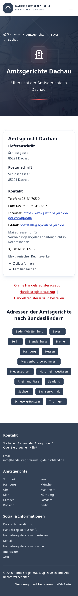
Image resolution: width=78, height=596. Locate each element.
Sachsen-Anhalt (49, 391)
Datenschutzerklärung (18, 524)
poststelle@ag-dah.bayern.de (42, 225)
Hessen (50, 351)
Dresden (9, 500)
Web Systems (66, 584)
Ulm (6, 490)
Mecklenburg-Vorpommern (39, 361)
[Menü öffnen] (71, 8)
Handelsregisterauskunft (20, 530)
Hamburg (29, 351)
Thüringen (56, 401)
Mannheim (48, 490)
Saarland (54, 381)
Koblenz (8, 505)
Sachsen (24, 391)
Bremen (61, 341)
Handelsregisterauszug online (23, 546)
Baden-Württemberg (30, 331)
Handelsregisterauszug (37, 291)
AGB (6, 557)
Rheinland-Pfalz (28, 381)
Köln (6, 495)
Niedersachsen (20, 371)
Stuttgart (9, 479)
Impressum (11, 552)
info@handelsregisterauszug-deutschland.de (33, 460)
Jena (43, 479)
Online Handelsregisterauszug (37, 285)
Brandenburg (38, 341)
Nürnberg (47, 495)
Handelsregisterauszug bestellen (39, 298)
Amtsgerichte (35, 34)
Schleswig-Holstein (27, 401)
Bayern (55, 34)
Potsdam (46, 500)
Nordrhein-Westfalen (54, 371)
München (47, 484)
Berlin (15, 341)
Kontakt (8, 541)
